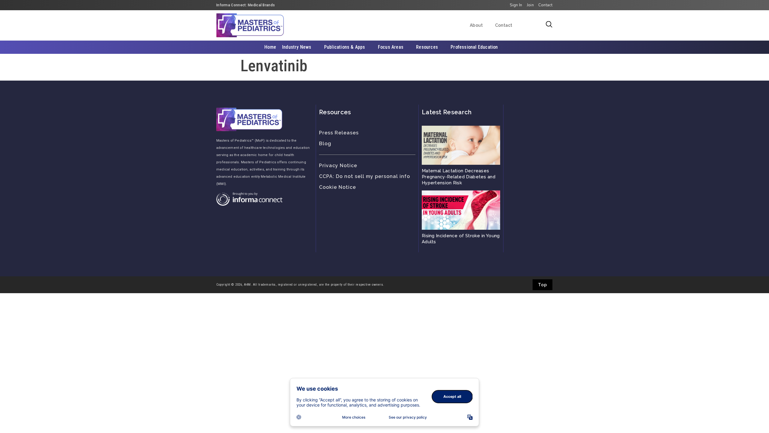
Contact (503, 25)
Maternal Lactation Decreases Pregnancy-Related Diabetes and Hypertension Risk (458, 177)
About (476, 25)
